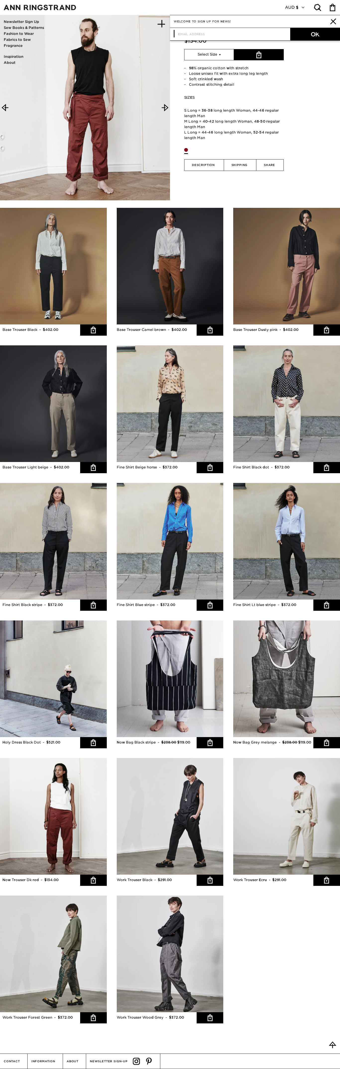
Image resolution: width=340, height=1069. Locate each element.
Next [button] (165, 107)
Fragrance (13, 46)
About (9, 63)
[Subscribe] (315, 34)
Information (43, 1061)
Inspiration (13, 57)
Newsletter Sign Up (21, 22)
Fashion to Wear (19, 34)
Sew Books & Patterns (24, 28)
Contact (12, 1061)
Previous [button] (5, 107)
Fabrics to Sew (17, 40)
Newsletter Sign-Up (109, 1061)
